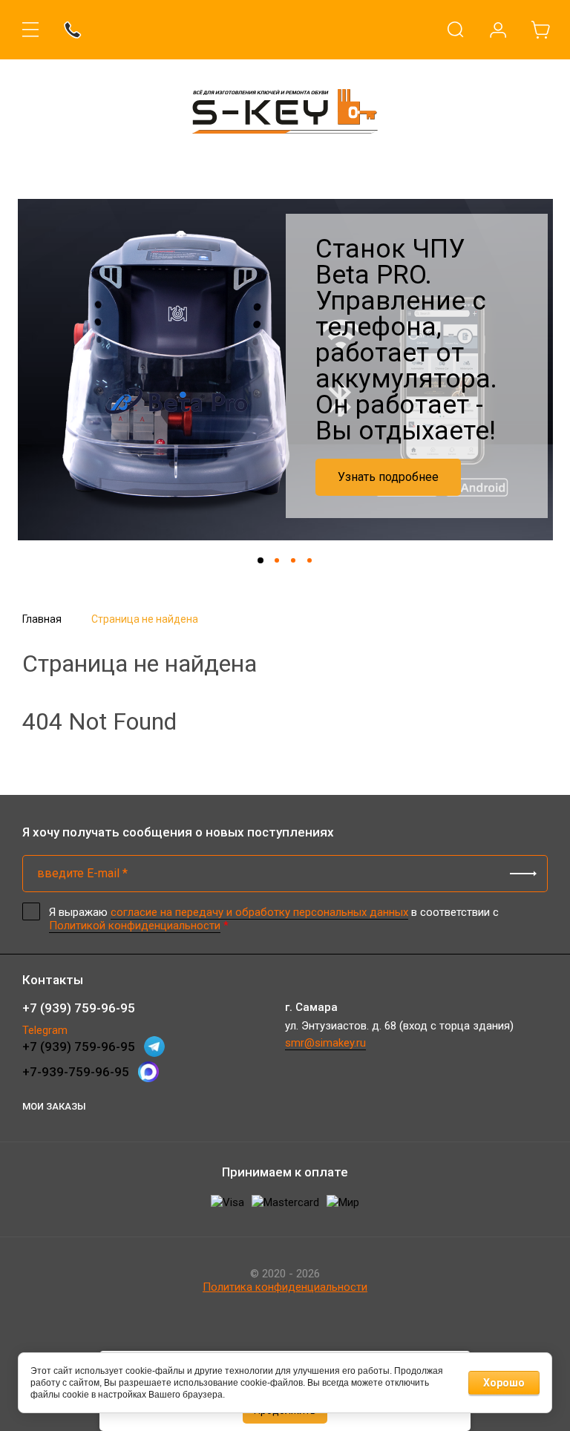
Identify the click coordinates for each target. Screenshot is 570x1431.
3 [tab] (293, 560)
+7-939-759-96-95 (75, 1071)
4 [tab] (309, 560)
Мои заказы (54, 1106)
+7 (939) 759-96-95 (78, 1008)
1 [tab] (260, 560)
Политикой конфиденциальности (134, 925)
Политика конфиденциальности (285, 1287)
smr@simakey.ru (325, 1042)
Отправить (523, 873)
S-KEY (285, 157)
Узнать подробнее (388, 477)
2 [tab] (277, 560)
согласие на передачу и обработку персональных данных (259, 912)
